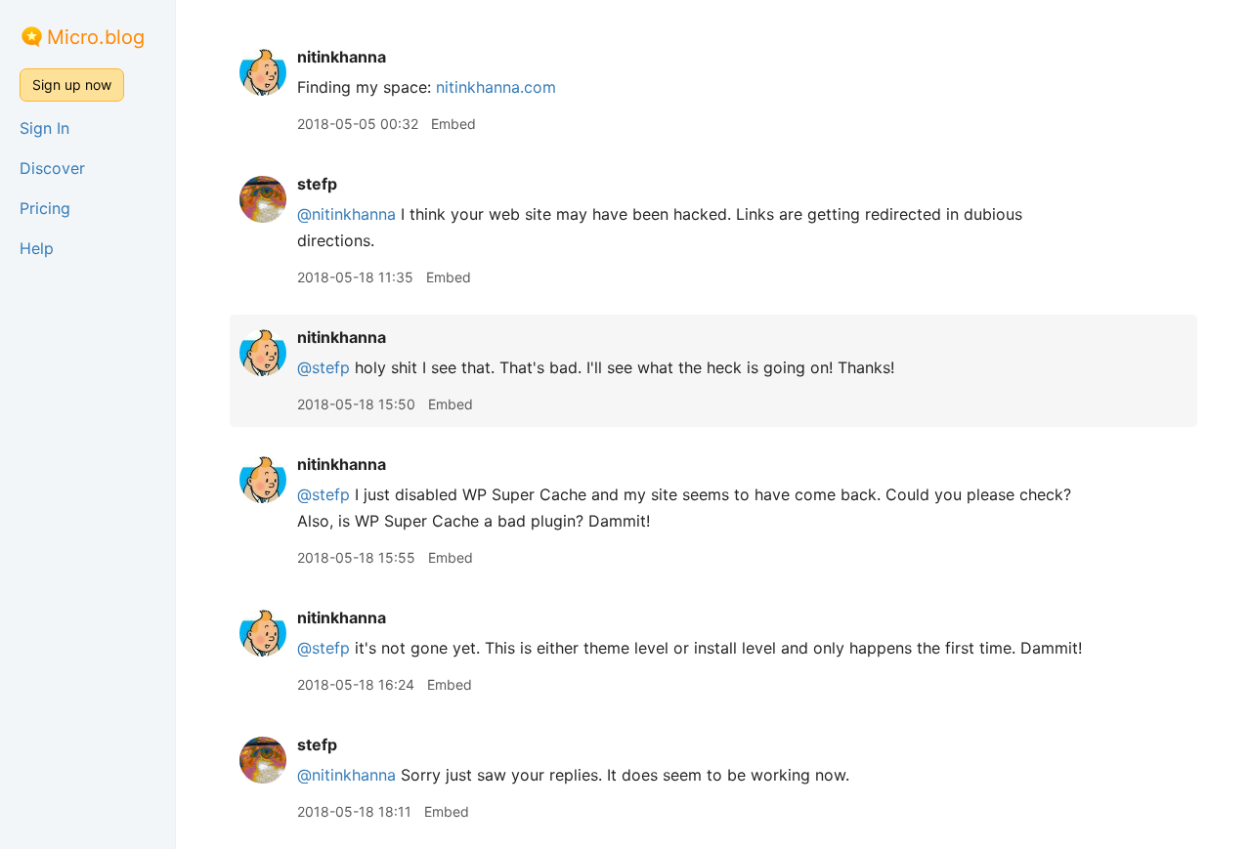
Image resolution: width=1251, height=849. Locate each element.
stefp (317, 183)
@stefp (323, 367)
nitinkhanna (341, 56)
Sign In (44, 128)
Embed (453, 123)
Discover (52, 168)
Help (37, 248)
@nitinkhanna (346, 214)
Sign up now (71, 84)
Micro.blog (96, 37)
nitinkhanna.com (496, 87)
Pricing (45, 208)
